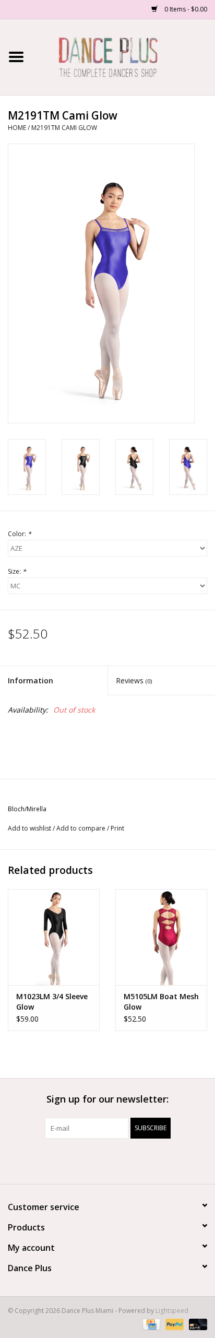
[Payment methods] (150, 1323)
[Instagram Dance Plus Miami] (117, 1160)
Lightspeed (172, 1310)
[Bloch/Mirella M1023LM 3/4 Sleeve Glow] (54, 937)
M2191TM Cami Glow (64, 127)
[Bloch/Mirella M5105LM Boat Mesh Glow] (161, 937)
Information (30, 680)
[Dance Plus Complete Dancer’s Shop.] (123, 56)
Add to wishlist (29, 828)
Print (117, 828)
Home (17, 127)
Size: (17, 571)
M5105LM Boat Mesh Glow (161, 1001)
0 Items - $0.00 (185, 9)
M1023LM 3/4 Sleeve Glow (52, 1001)
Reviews (134, 680)
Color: (19, 533)
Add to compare (81, 828)
